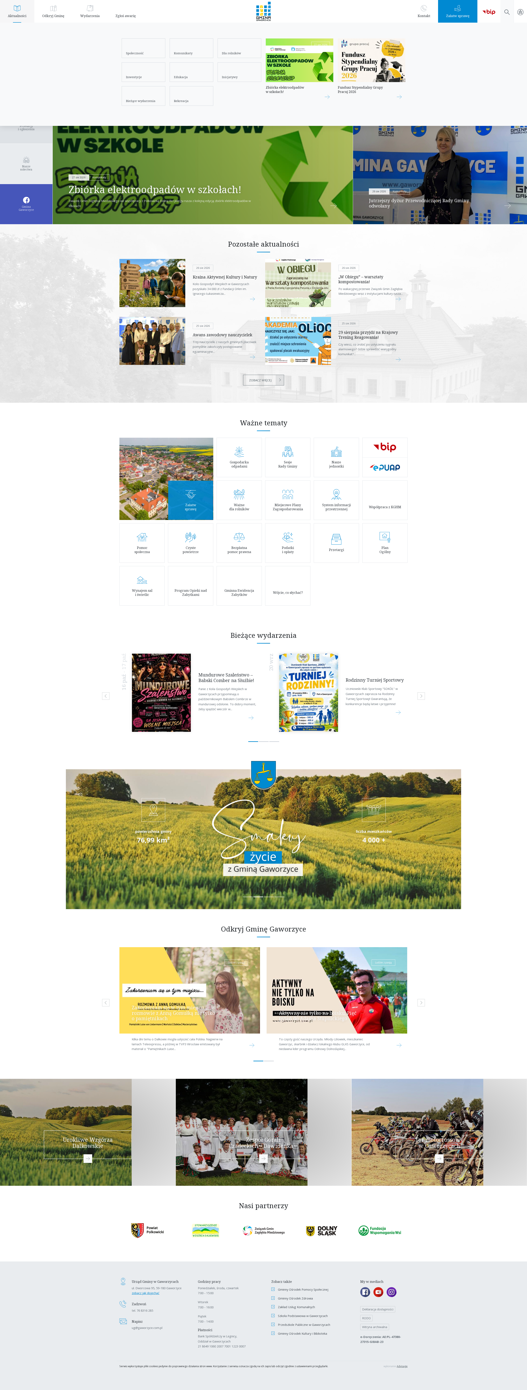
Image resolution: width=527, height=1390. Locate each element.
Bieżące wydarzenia (140, 101)
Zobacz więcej (260, 380)
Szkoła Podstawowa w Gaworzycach (303, 1316)
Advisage (402, 1366)
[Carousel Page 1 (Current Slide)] (253, 741)
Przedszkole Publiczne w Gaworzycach (304, 1325)
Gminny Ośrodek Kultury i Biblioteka (302, 1333)
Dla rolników (231, 53)
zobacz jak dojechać (145, 1293)
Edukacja (181, 77)
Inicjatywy (230, 77)
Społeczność (134, 53)
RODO (366, 1318)
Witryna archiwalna (374, 1327)
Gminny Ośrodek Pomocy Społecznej (303, 1289)
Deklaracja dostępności (377, 1309)
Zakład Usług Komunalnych (296, 1307)
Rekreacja (181, 101)
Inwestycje (134, 77)
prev (106, 696)
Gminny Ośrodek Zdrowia (295, 1298)
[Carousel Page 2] (264, 741)
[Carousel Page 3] (274, 741)
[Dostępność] (520, 11)
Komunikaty (183, 53)
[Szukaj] (507, 11)
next (421, 696)
